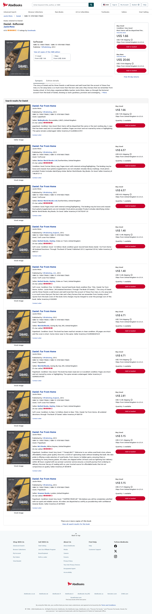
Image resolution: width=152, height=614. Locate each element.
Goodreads (32, 30)
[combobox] (60, 5)
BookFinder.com (76, 598)
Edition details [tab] (52, 80)
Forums (66, 557)
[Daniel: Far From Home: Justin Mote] (19, 137)
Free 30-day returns (131, 77)
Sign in (114, 5)
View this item (121, 32)
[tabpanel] (73, 89)
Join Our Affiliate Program (47, 549)
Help (144, 5)
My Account (124, 5)
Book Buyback (43, 553)
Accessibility (68, 572)
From (40, 57)
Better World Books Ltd (47, 160)
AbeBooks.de (43, 594)
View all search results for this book (76, 524)
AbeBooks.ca (98, 594)
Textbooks (105, 12)
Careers (66, 553)
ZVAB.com (124, 594)
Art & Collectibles (82, 12)
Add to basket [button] (131, 47)
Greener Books (44, 493)
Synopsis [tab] (39, 80)
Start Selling (143, 12)
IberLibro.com (112, 594)
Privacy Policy (68, 561)
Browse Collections (35, 12)
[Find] (91, 5)
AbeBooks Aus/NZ (84, 594)
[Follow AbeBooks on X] (115, 551)
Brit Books (42, 446)
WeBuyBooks (43, 120)
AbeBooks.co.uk (29, 594)
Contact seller (36, 135)
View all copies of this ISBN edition (47, 52)
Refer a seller (42, 557)
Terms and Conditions (108, 605)
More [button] (105, 92)
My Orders (16, 557)
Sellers (124, 12)
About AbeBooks (69, 546)
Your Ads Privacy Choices (72, 565)
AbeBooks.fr (56, 594)
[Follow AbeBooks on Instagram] (115, 556)
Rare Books (59, 12)
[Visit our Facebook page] (115, 546)
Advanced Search (10, 12)
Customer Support (95, 549)
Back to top (76, 535)
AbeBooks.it (69, 594)
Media (66, 549)
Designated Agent (69, 568)
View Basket (17, 561)
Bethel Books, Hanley (46, 241)
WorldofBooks (44, 326)
